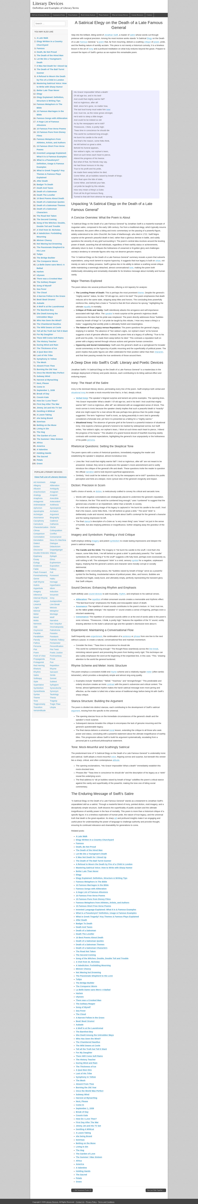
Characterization (40, 527)
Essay (36, 559)
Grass (79, 1181)
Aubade (79, 1025)
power (156, 42)
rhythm (122, 594)
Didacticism (55, 546)
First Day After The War (87, 1122)
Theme (36, 697)
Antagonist (38, 501)
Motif (52, 617)
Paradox (54, 633)
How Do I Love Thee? (86, 1119)
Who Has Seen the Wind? (88, 1039)
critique (147, 42)
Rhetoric (37, 669)
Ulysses (80, 997)
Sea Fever (81, 1011)
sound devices (95, 594)
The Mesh (80, 1080)
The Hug (80, 1150)
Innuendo (54, 595)
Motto (36, 620)
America (80, 1164)
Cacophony (38, 521)
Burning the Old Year (86, 1087)
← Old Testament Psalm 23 (82, 1190)
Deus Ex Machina (58, 540)
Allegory (37, 485)
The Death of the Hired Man (89, 850)
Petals (79, 1178)
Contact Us (80, 1202)
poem (101, 42)
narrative (90, 472)
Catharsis (54, 524)
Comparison (39, 534)
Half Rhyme (38, 582)
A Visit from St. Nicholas (88, 962)
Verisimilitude (39, 710)
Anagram (54, 492)
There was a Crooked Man (88, 1000)
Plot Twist (54, 649)
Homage (54, 582)
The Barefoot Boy (84, 1032)
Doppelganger (56, 550)
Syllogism (54, 685)
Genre (36, 579)
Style (35, 681)
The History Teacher (86, 1059)
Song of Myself (83, 1007)
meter (149, 672)
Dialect (36, 543)
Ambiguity (54, 489)
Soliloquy (37, 678)
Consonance (82, 617)
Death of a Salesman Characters (91, 948)
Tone (35, 701)
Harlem (79, 993)
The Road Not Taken (86, 951)
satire (132, 35)
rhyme (114, 672)
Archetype (38, 514)
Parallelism (38, 636)
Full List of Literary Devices (40, 15)
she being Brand (84, 1136)
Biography (54, 517)
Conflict (53, 534)
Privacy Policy (91, 1202)
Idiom (52, 588)
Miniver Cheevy (83, 969)
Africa (79, 1161)
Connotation (39, 537)
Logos (36, 607)
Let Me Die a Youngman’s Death (91, 854)
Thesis (53, 697)
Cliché (53, 527)
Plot (35, 649)
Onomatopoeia (56, 627)
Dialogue (54, 543)
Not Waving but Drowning (88, 972)
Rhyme (53, 669)
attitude (116, 760)
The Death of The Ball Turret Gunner (93, 861)
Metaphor (54, 611)
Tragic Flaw (55, 704)
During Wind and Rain (86, 1063)
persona (91, 440)
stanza (87, 521)
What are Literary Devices (120, 15)
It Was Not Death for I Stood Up (91, 857)
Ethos (52, 559)
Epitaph (53, 556)
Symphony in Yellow (86, 1077)
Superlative (38, 685)
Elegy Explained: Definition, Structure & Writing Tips (101, 878)
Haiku (52, 579)
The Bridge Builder (85, 983)
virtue (158, 260)
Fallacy (53, 569)
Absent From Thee (85, 1084)
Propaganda (39, 659)
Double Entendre (41, 553)
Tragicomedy (39, 704)
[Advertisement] (118, 72)
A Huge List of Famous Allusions (92, 892)
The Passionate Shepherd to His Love (94, 976)
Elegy (149, 38)
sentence (126, 636)
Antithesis (54, 505)
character (159, 352)
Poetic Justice (56, 652)
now (108, 109)
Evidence (37, 566)
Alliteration (81, 599)
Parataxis (54, 636)
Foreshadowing (40, 575)
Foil (51, 572)
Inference (37, 595)
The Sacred (81, 1174)
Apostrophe (38, 511)
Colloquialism (56, 530)
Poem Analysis (72, 15)
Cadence (54, 521)
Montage (54, 614)
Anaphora (37, 498)
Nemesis (37, 624)
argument (75, 711)
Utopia (53, 707)
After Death (81, 920)
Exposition (54, 566)
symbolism (115, 541)
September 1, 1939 (85, 1108)
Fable (36, 569)
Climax (36, 530)
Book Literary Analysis (88, 15)
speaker (109, 313)
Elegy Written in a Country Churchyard (95, 840)
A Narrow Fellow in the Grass (90, 1017)
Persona (37, 646)
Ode (35, 627)
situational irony (78, 392)
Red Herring (39, 665)
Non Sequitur (56, 624)
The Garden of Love (85, 1154)
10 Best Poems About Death (89, 937)
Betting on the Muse (86, 1143)
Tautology (54, 694)
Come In (80, 1105)
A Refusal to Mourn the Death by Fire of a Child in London (104, 864)
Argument (54, 514)
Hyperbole (38, 588)
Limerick (37, 604)
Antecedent (55, 501)
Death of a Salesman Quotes (90, 941)
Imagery (37, 591)
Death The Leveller (85, 934)
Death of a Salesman (86, 930)
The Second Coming (86, 955)
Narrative (54, 620)
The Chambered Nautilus (88, 1042)
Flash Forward (40, 572)
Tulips (79, 979)
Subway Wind (82, 1094)
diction (99, 491)
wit (115, 818)
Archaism (54, 511)
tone (131, 267)
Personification (56, 646)
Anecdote (54, 498)
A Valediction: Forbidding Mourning (93, 965)
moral (111, 730)
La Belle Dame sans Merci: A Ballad (93, 990)
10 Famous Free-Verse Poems (90, 895)
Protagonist (38, 662)
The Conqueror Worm (86, 986)
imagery (95, 541)
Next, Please (82, 1101)
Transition (37, 707)
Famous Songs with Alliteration (91, 889)
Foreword (54, 575)
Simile (52, 675)
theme (141, 293)
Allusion (37, 489)
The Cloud (81, 1014)
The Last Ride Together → (156, 1190)
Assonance (81, 606)
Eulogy (36, 562)
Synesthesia (39, 691)
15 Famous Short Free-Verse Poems (93, 906)
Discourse (38, 550)
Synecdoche (55, 688)
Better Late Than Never (87, 871)
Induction (54, 591)
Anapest (53, 495)
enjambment (96, 636)
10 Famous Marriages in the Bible (92, 885)
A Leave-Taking (83, 1133)
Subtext (53, 681)
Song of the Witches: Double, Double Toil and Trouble (102, 958)
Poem (36, 652)
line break (153, 649)
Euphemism (55, 562)
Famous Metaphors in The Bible (91, 882)
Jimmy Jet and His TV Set (88, 1126)
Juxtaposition (56, 601)
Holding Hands (83, 1171)
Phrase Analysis (104, 15)
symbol (135, 560)
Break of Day (82, 1112)
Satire (36, 675)
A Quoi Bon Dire (84, 1070)
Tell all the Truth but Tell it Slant (91, 1049)
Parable (37, 633)
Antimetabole (39, 505)
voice (113, 757)
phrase (137, 636)
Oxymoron (38, 630)
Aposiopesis (55, 508)
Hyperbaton (55, 585)
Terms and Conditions (106, 1202)
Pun (52, 662)
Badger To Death (84, 923)
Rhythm (37, 672)
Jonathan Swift (111, 35)
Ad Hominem (39, 482)
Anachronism (39, 492)
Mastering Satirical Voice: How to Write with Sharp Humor (104, 868)
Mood (36, 617)
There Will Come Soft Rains (89, 1056)
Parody (36, 640)
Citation (149, 15)
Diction (36, 546)
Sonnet (53, 678)
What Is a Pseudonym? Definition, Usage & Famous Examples (106, 913)
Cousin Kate (82, 1115)
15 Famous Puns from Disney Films (93, 899)
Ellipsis (53, 553)
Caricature (38, 524)
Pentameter (55, 643)
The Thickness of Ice (86, 1066)
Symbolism (38, 688)
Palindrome (55, 630)
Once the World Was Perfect (89, 1091)
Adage (53, 482)
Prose (52, 659)
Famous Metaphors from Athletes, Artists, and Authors (102, 902)
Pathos (36, 643)
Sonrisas (80, 1140)
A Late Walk (81, 836)
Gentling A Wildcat (85, 1129)
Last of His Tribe (84, 1073)
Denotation (38, 540)
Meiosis (53, 607)
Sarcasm (54, 672)
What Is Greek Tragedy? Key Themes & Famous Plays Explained (107, 916)
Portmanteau (56, 656)
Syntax (36, 694)
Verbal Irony (82, 398)
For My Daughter (84, 1052)
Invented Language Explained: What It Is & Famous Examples (106, 909)
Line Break (55, 604)
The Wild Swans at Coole (88, 1045)
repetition (96, 599)
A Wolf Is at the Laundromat (89, 1028)
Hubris (36, 585)
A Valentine (81, 1168)
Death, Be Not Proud (86, 847)
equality (87, 307)
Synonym (54, 691)
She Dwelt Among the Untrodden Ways (95, 1035)
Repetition (54, 665)
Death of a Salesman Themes (90, 944)
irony (91, 49)
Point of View (39, 656)
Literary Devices (48, 3)
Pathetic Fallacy (57, 640)
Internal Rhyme (40, 598)
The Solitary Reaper (85, 1004)
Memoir (36, 611)
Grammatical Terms (59, 15)
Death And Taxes (84, 927)
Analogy (37, 495)
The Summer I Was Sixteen (89, 1157)
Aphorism (37, 508)
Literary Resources (137, 15)
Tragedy (53, 701)
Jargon (36, 601)
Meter (36, 614)
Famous (83, 42)
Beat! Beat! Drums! (85, 1021)
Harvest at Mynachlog (86, 1098)
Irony (52, 598)
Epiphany (37, 556)
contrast (110, 684)
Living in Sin (82, 1147)
